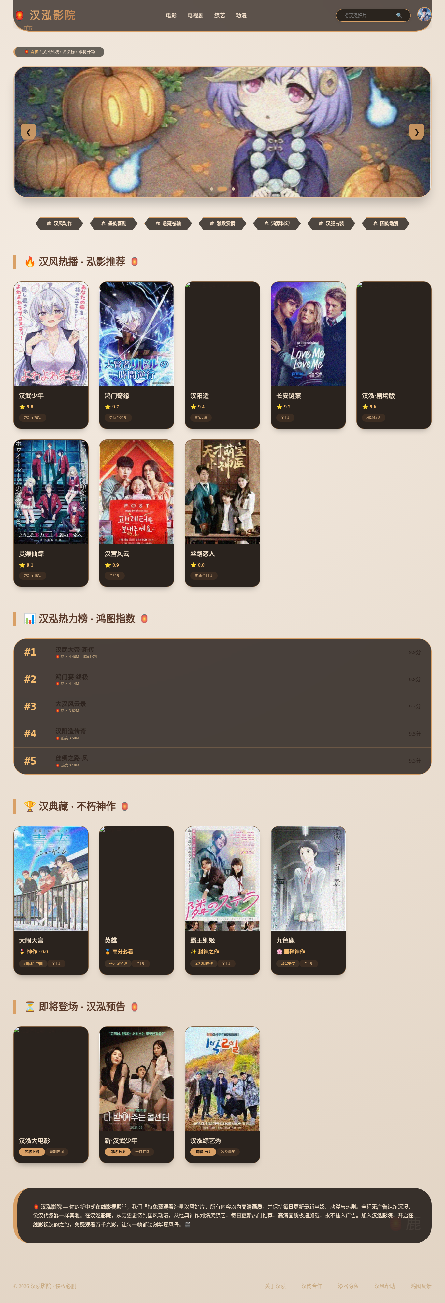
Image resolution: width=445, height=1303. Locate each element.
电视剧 (195, 15)
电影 (171, 15)
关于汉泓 (275, 1286)
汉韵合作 (311, 1286)
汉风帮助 (384, 1286)
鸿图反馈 (421, 1286)
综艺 (219, 15)
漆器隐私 (348, 1286)
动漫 (241, 15)
